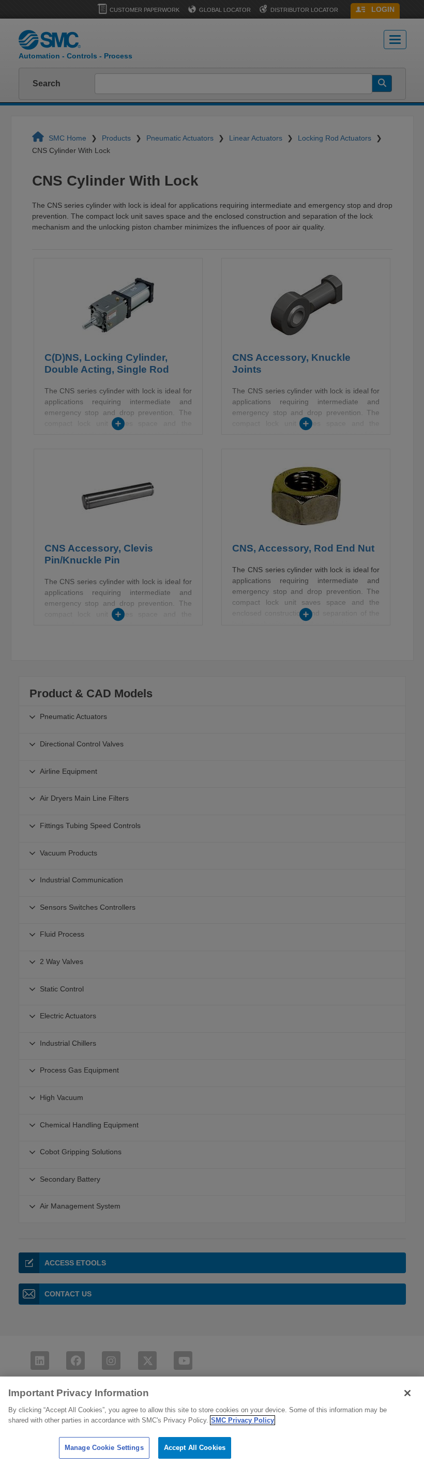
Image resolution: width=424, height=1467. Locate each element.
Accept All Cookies (194, 1447)
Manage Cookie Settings (104, 1447)
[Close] (407, 1393)
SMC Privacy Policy (242, 1420)
